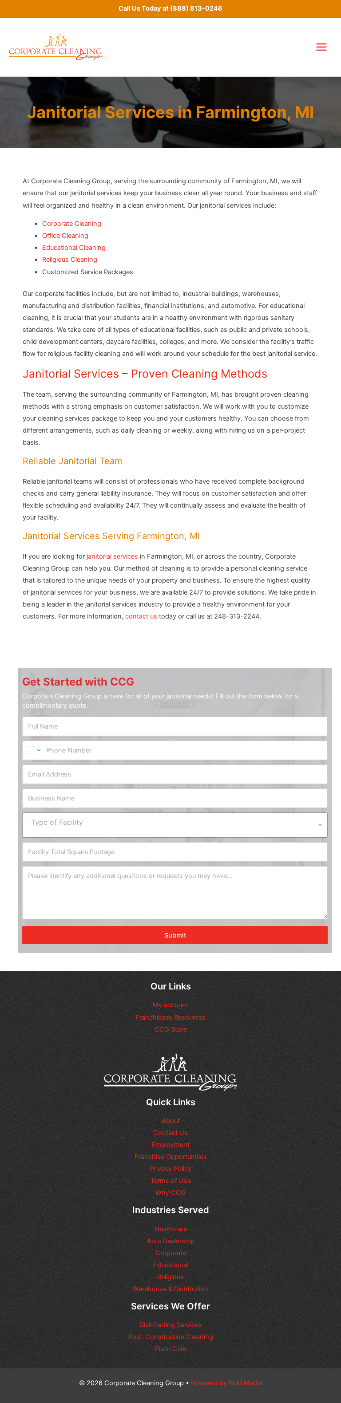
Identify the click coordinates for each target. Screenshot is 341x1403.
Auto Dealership (170, 1241)
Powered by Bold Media (226, 1383)
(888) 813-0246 (196, 8)
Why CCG (170, 1193)
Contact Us (170, 1133)
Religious (170, 1277)
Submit (175, 935)
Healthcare (171, 1229)
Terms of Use (171, 1181)
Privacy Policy (170, 1169)
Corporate (170, 1253)
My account (170, 1005)
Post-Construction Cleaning (170, 1337)
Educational (170, 1265)
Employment (170, 1145)
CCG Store (171, 1029)
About (171, 1121)
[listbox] (175, 825)
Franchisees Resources (170, 1017)
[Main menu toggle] (321, 47)
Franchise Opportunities (171, 1157)
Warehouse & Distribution (170, 1289)
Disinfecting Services (170, 1325)
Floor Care (170, 1349)
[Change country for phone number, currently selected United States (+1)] (32, 750)
